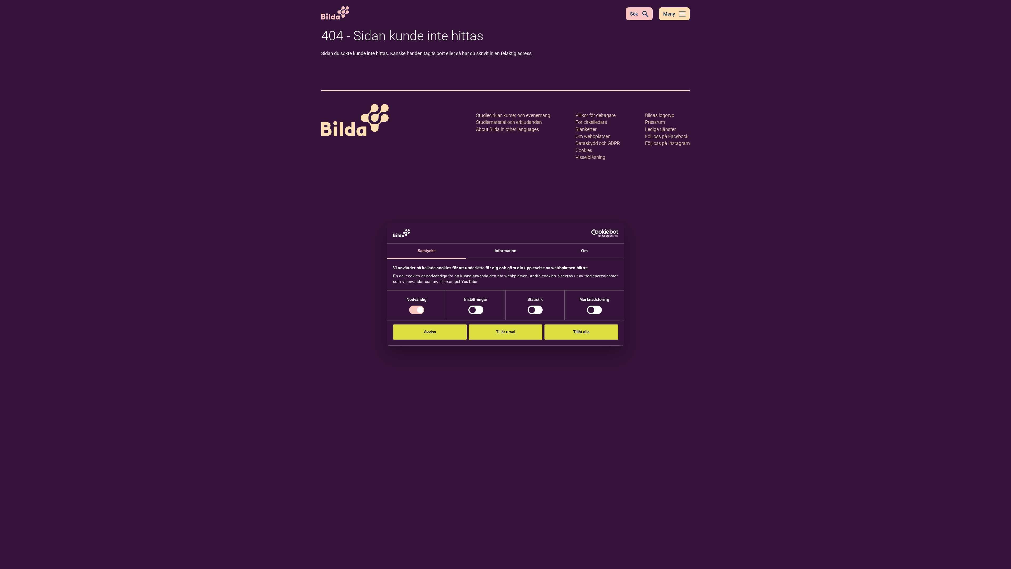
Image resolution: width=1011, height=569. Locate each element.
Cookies (584, 150)
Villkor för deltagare (596, 115)
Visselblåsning (590, 157)
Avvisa (430, 332)
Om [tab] (584, 250)
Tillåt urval (505, 332)
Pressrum (655, 122)
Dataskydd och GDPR (598, 143)
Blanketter (586, 129)
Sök (634, 14)
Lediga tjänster (660, 129)
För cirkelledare (591, 122)
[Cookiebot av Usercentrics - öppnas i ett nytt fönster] (595, 233)
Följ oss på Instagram (667, 143)
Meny (669, 14)
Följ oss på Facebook (666, 136)
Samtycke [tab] (427, 250)
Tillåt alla (581, 332)
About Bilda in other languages (507, 129)
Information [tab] (505, 250)
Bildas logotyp (659, 115)
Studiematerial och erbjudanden (509, 122)
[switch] (475, 310)
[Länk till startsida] (355, 121)
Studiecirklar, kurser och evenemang (513, 115)
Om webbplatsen (593, 136)
